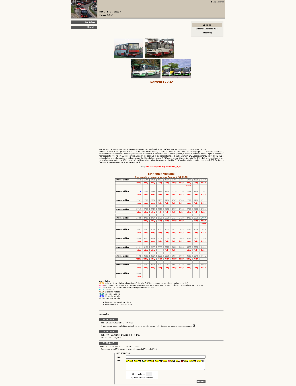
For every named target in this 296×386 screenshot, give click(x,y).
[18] (171, 361)
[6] (140, 361)
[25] (190, 361)
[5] (137, 361)
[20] (177, 361)
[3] (132, 361)
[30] (203, 361)
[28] (198, 361)
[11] (153, 361)
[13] (158, 361)
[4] (135, 361)
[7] (143, 361)
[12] (156, 361)
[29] (200, 361)
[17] (169, 361)
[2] (129, 361)
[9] (148, 361)
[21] (179, 361)
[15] (163, 361)
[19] (174, 361)
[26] (192, 361)
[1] (127, 361)
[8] (145, 361)
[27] (195, 361)
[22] (182, 361)
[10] (150, 361)
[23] (184, 361)
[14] (161, 361)
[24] (187, 361)
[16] (166, 361)
